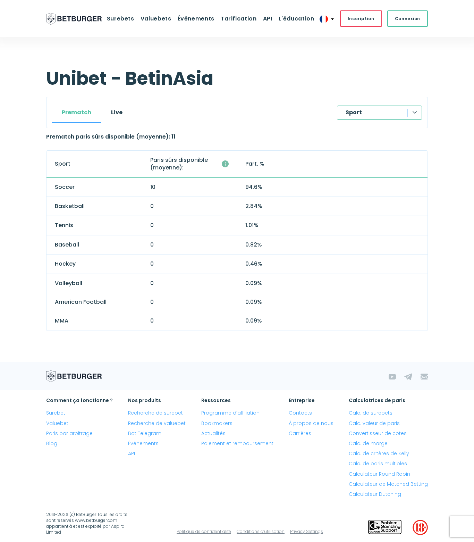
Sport (354, 112)
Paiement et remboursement (237, 443)
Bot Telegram (144, 433)
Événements (143, 443)
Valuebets (156, 18)
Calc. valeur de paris (374, 423)
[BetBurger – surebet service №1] (74, 19)
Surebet (55, 412)
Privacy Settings (306, 531)
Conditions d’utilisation (261, 531)
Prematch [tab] (76, 112)
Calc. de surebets (370, 412)
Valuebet (57, 423)
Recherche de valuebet (157, 423)
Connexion (407, 19)
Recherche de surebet (155, 412)
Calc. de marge (368, 443)
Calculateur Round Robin (379, 473)
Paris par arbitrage (69, 433)
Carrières (300, 433)
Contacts (300, 412)
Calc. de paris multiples (378, 463)
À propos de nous (311, 423)
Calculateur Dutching (375, 494)
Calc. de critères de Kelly (379, 453)
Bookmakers (216, 423)
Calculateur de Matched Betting (388, 484)
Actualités (213, 433)
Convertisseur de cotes (378, 433)
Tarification (239, 18)
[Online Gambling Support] (384, 527)
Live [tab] (116, 112)
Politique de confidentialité (204, 531)
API (267, 18)
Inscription (361, 19)
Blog (51, 443)
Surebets (120, 18)
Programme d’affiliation (230, 412)
